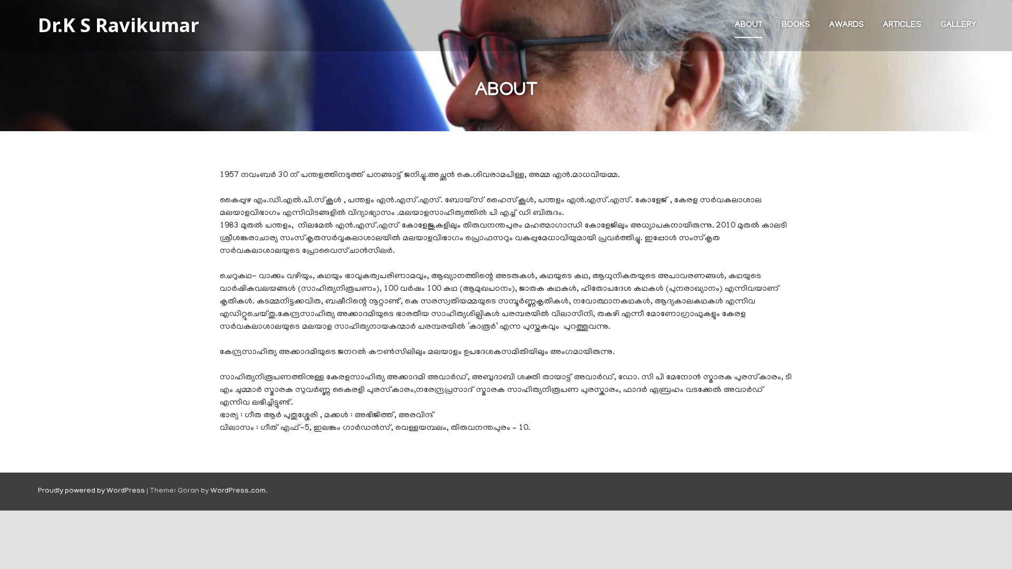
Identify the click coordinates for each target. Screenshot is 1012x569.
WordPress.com (238, 491)
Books (796, 25)
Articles (902, 25)
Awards (846, 25)
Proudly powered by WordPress (91, 491)
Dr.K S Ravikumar (118, 25)
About (749, 25)
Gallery (958, 25)
